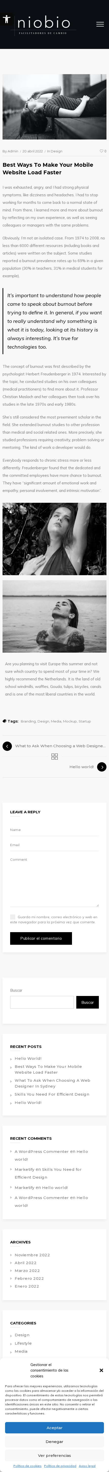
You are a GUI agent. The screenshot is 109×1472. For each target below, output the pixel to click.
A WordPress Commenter (42, 1151)
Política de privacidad (60, 1466)
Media (56, 721)
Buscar (16, 990)
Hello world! (28, 1058)
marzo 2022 (27, 1270)
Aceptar (55, 1427)
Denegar (54, 1441)
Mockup (70, 721)
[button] (6, 19)
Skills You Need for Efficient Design (52, 1094)
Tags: (13, 721)
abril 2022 (26, 1262)
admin (13, 151)
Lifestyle (23, 1343)
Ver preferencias (54, 1455)
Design (56, 151)
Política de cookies (27, 1466)
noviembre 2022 (32, 1255)
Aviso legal (87, 1466)
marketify (24, 1169)
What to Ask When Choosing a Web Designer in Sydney (52, 1083)
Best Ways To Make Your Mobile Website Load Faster (48, 1069)
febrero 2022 (29, 1278)
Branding (28, 721)
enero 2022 (27, 1286)
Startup (85, 721)
